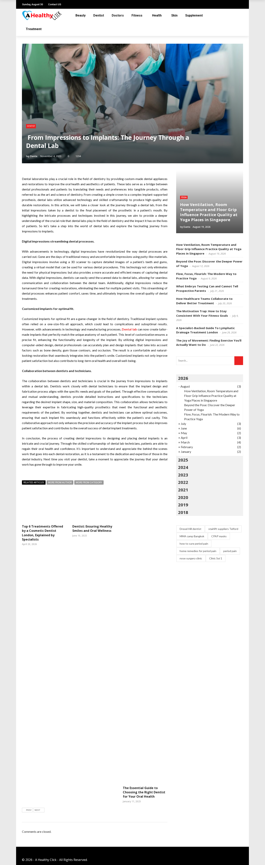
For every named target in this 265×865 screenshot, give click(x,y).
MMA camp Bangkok (192, 536)
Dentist (98, 15)
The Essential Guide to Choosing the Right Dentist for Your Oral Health (144, 792)
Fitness (137, 15)
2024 (183, 467)
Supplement (194, 15)
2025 (183, 460)
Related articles (33, 482)
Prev (28, 809)
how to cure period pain (194, 543)
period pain (230, 551)
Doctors (118, 15)
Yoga (184, 197)
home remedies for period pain (198, 551)
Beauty (80, 15)
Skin (174, 15)
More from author (60, 482)
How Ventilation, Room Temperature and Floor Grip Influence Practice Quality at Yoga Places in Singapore (208, 249)
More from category (89, 482)
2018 (183, 512)
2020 (183, 497)
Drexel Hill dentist (190, 528)
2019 (183, 505)
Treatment (34, 29)
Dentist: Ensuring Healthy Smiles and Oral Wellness (92, 528)
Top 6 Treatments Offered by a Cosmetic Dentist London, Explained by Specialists (42, 533)
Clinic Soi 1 (215, 558)
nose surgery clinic (191, 558)
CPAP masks (219, 536)
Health (157, 15)
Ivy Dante (31, 156)
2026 (183, 378)
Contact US (54, 4)
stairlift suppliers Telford (223, 528)
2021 (183, 490)
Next (37, 809)
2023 (183, 475)
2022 (183, 482)
